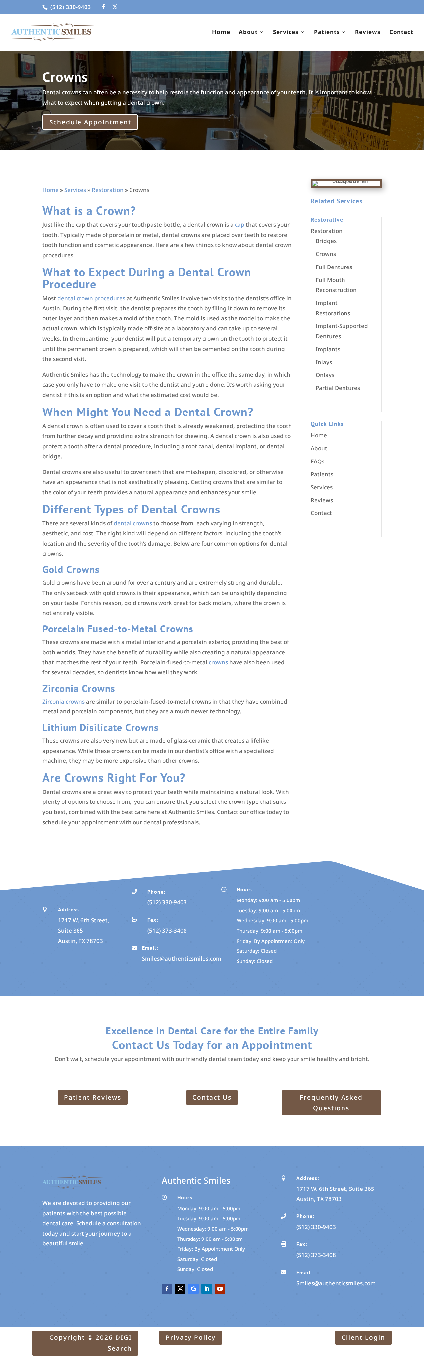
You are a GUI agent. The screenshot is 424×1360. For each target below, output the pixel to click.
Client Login (363, 1337)
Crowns (326, 254)
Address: (69, 909)
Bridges (326, 241)
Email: (150, 948)
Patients (327, 33)
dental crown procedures (91, 298)
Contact (401, 33)
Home (221, 33)
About (248, 33)
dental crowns (133, 523)
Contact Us (212, 1097)
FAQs (317, 461)
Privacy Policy (191, 1337)
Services (286, 33)
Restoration (108, 190)
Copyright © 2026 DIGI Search (90, 1342)
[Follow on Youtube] (220, 1289)
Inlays (324, 362)
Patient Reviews (92, 1097)
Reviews (368, 33)
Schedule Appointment (90, 122)
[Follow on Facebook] (167, 1289)
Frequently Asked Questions (331, 1102)
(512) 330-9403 (70, 7)
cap (239, 224)
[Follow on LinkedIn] (206, 1289)
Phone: (156, 891)
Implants (328, 349)
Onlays (325, 375)
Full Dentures (334, 267)
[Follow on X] (180, 1289)
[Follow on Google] (193, 1289)
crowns (217, 662)
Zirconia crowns (63, 701)
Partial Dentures (338, 388)
